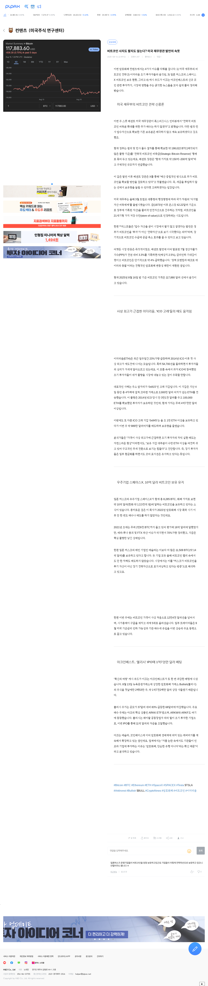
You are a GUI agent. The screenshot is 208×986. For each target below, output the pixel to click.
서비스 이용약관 (9, 956)
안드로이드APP (64, 956)
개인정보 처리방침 (26, 956)
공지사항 (78, 956)
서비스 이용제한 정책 (45, 956)
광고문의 (89, 956)
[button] (52, 184)
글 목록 (133, 838)
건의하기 (100, 956)
